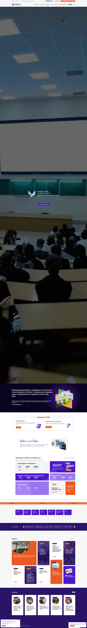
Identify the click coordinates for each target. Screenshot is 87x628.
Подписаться (72, 625)
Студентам (56, 4)
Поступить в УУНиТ (43, 204)
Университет (36, 4)
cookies (7, 623)
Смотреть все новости (69, 538)
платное (69, 478)
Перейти (18, 427)
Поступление (42, 4)
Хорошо (4, 625)
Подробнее (20, 470)
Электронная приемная (63, 4)
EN (13, 1)
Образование (47, 4)
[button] (23, 526)
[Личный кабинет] (71, 4)
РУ (12, 1)
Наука (52, 4)
